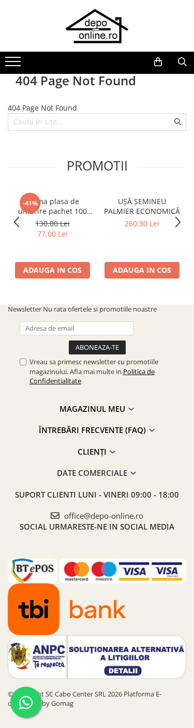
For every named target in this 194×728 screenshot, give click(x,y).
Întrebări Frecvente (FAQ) (93, 430)
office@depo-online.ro (102, 515)
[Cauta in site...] (182, 62)
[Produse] (14, 64)
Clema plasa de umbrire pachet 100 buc (52, 206)
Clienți (93, 451)
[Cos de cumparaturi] (158, 62)
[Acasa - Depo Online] (97, 26)
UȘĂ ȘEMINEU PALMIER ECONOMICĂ (142, 206)
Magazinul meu (93, 409)
